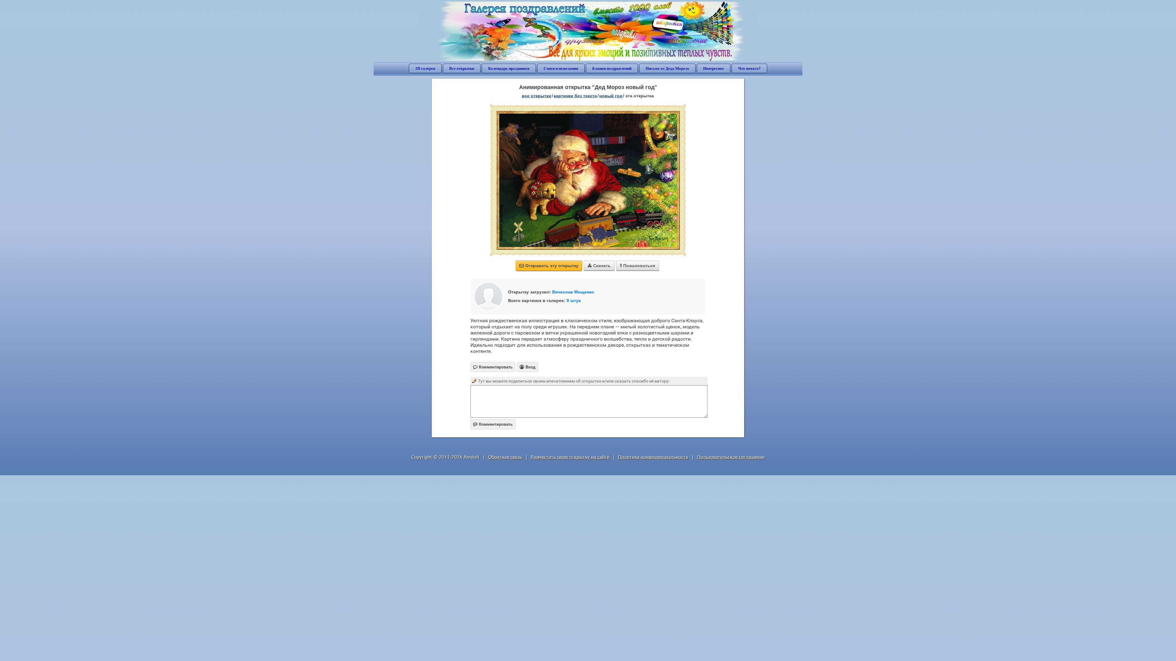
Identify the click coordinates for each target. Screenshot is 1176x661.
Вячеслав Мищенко (573, 291)
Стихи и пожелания (561, 68)
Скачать (599, 265)
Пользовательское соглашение (731, 457)
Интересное (713, 68)
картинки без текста (575, 95)
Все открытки (461, 68)
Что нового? (749, 68)
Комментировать (493, 424)
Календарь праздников (509, 68)
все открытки (536, 95)
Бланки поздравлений (611, 68)
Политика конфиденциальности (653, 457)
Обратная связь (505, 457)
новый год (610, 95)
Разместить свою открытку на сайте (570, 457)
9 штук (574, 300)
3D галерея (425, 68)
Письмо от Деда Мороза (667, 68)
